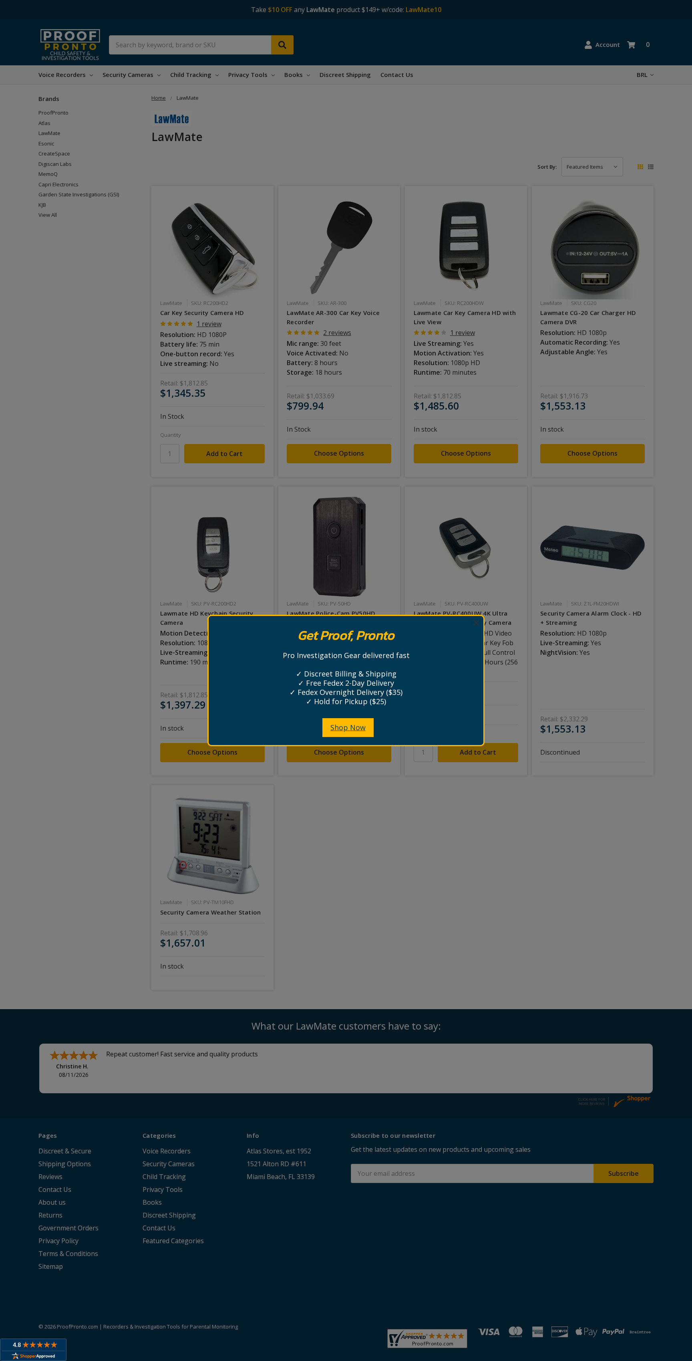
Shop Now (348, 727)
